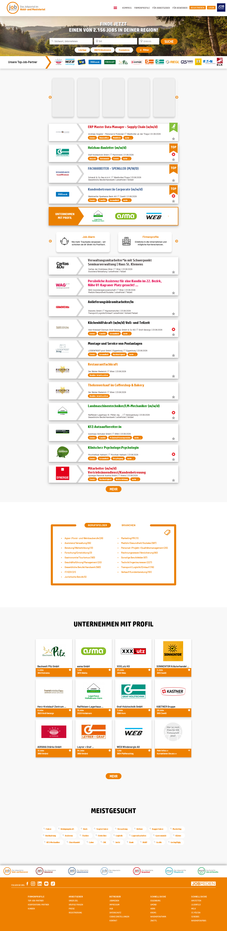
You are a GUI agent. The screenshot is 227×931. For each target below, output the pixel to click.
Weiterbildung (122, 479)
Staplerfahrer (102, 829)
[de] (116, 8)
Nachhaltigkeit (119, 354)
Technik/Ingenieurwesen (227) (136, 562)
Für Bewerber (179, 7)
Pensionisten (124, 50)
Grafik (159, 842)
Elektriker (102, 835)
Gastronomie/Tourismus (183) (80, 557)
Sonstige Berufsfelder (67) (134, 557)
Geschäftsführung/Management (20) (83, 562)
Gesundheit (114, 200)
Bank (131, 842)
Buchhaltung (50, 835)
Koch (85, 829)
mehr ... (128, 137)
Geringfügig (175, 842)
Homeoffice (104, 137)
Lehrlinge (82, 50)
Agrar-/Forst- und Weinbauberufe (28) (84, 538)
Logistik (119, 835)
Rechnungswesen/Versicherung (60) (139, 552)
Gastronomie (161, 835)
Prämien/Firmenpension (120, 437)
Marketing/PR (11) (129, 538)
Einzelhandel (74, 842)
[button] (50, 97)
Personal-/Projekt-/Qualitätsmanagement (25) (144, 547)
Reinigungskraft (67, 829)
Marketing (177, 829)
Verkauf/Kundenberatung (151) (136, 571)
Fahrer (49, 829)
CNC (104, 842)
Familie (102, 200)
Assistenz (69, 835)
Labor (91, 842)
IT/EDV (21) (70, 571)
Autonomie (104, 158)
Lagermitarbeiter (139, 835)
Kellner (140, 829)
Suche (169, 41)
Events (92, 137)
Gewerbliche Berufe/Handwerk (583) (83, 567)
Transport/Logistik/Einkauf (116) (137, 567)
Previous (50, 241)
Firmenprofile (142, 7)
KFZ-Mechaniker (53, 842)
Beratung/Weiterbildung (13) (79, 547)
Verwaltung (122, 829)
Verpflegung (118, 458)
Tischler (85, 835)
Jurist (117, 842)
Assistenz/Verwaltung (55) (78, 543)
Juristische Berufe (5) (75, 576)
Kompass (127, 7)
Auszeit (93, 158)
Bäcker (178, 835)
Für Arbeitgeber (161, 7)
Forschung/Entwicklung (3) (78, 552)
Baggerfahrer (158, 829)
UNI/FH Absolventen (102, 50)
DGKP (145, 842)
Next (176, 241)
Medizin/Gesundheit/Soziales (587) (138, 543)
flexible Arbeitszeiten (99, 375)
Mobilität (117, 137)
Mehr (113, 489)
